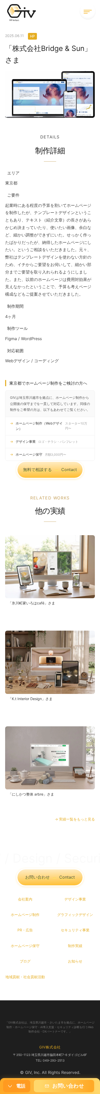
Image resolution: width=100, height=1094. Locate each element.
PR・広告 (25, 930)
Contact (50, 469)
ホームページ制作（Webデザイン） (51, 426)
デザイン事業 (47, 441)
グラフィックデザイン (75, 914)
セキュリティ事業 (75, 930)
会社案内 (25, 899)
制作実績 (75, 945)
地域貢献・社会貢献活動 (25, 977)
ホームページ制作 (25, 914)
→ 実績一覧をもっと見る (75, 819)
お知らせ (75, 961)
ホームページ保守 (41, 454)
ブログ (25, 961)
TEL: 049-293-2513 (50, 1060)
